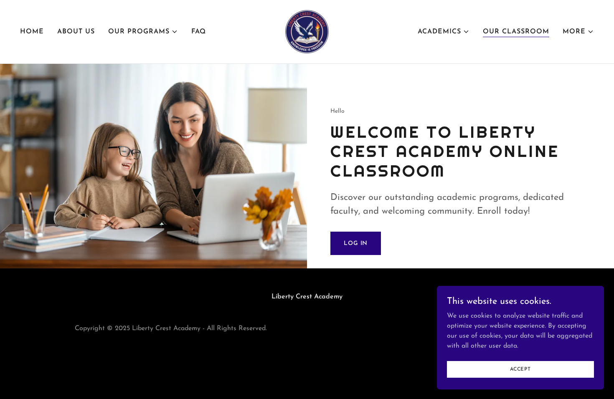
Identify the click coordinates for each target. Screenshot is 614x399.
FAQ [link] (198, 31)
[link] (307, 31)
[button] (143, 32)
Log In (356, 243)
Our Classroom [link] (516, 31)
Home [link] (32, 31)
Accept (520, 368)
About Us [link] (76, 31)
